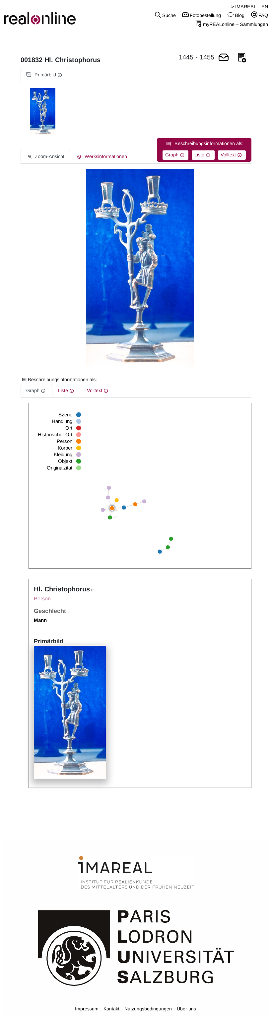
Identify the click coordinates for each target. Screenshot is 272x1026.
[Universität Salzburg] (136, 947)
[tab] (45, 75)
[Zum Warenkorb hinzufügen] (223, 58)
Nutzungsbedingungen (148, 1008)
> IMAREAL (243, 6)
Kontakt (111, 1008)
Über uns (186, 1008)
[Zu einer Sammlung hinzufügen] (242, 58)
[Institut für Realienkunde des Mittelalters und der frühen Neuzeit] (136, 872)
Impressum (87, 1008)
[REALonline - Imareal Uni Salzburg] (45, 15)
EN (264, 6)
